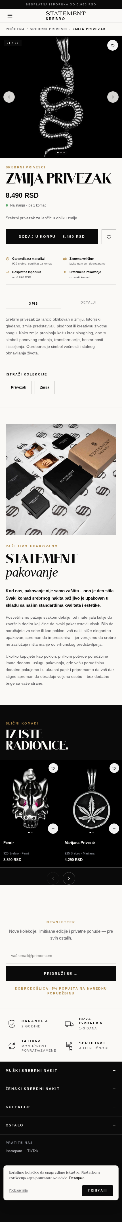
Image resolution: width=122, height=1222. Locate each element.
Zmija (44, 387)
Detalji (89, 302)
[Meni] (10, 15)
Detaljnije (77, 1178)
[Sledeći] (69, 878)
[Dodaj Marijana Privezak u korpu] (114, 828)
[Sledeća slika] (113, 97)
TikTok (32, 1151)
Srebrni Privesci (49, 29)
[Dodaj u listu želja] (112, 45)
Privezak (18, 387)
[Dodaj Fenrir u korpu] (53, 828)
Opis (33, 303)
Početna (15, 29)
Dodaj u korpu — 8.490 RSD (52, 237)
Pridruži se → (61, 974)
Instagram (14, 1151)
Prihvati (97, 1190)
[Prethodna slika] (9, 97)
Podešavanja (18, 1190)
